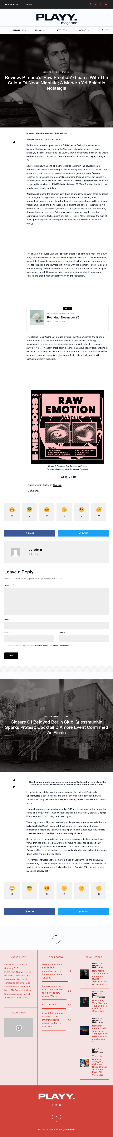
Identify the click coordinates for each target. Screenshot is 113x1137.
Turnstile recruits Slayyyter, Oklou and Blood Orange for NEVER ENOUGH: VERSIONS (99, 1065)
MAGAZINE (18, 30)
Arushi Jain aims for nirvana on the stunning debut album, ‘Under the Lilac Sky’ (52, 1020)
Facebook (84, 469)
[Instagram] (100, 4)
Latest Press (97, 964)
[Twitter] (95, 4)
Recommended (98, 997)
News (55, 716)
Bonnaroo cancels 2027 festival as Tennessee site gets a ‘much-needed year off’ (100, 1034)
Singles (70, 313)
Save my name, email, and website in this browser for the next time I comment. (40, 646)
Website (62, 633)
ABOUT (83, 30)
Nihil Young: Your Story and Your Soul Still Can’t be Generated (100, 1006)
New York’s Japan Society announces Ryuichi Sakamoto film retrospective (100, 977)
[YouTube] (106, 4)
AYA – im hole (49, 1005)
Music (94, 967)
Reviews (55, 72)
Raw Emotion (71, 466)
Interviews (98, 992)
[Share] (14, 136)
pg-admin (35, 550)
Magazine (47, 72)
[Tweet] (14, 142)
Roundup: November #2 (63, 317)
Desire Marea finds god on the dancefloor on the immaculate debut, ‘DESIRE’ (52, 971)
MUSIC (38, 30)
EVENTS (61, 30)
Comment (9, 585)
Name (7, 620)
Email (7, 633)
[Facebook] (90, 4)
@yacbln (57, 485)
